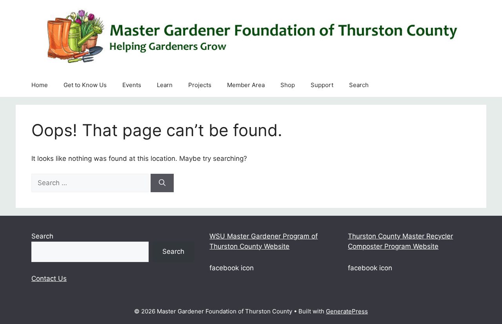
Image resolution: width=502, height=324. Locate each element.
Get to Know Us (85, 85)
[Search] (162, 183)
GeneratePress (347, 311)
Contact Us (49, 278)
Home (39, 85)
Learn (165, 85)
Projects (199, 85)
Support (322, 85)
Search (359, 85)
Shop (287, 85)
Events (131, 85)
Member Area (246, 85)
